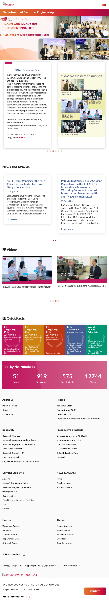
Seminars (6, 530)
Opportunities (9, 496)
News (59, 479)
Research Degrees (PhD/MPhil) (17, 487)
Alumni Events (63, 530)
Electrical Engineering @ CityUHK (72, 436)
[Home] (8, 4)
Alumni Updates (64, 526)
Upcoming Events (10, 526)
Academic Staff (64, 406)
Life (4, 504)
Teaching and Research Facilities (18, 500)
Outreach (61, 457)
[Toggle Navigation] (104, 4)
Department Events (11, 539)
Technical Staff (64, 414)
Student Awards (64, 487)
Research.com (51, 353)
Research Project (11, 453)
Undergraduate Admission (69, 440)
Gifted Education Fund (67, 453)
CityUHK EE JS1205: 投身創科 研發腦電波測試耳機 (39, 287)
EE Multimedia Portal (67, 449)
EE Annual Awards (65, 534)
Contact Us (7, 414)
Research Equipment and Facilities (19, 440)
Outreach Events (10, 543)
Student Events (9, 534)
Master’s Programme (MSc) (15, 483)
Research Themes (11, 436)
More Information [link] (13, 596)
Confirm (95, 591)
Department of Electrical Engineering (28, 12)
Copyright (31, 565)
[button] (41, 58)
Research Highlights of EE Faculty (18, 444)
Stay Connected (64, 543)
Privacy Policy (10, 565)
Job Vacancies (11, 554)
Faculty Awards (64, 483)
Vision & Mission (9, 406)
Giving (5, 410)
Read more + (17, 216)
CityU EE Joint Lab (11, 457)
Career (5, 509)
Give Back (61, 539)
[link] (19, 575)
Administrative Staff (66, 410)
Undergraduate (9, 491)
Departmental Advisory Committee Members (78, 418)
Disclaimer (50, 565)
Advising (6, 479)
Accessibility (70, 565)
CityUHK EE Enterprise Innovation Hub (20, 461)
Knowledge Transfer (12, 449)
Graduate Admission (66, 444)
